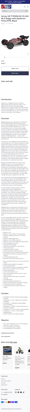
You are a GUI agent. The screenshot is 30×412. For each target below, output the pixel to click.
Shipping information (7, 333)
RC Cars (13, 342)
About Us (3, 383)
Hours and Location (6, 381)
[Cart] (24, 7)
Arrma (3, 23)
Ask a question (5, 336)
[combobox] (15, 11)
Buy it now (15, 73)
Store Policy (4, 385)
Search (3, 379)
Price (2, 61)
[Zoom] (28, 53)
